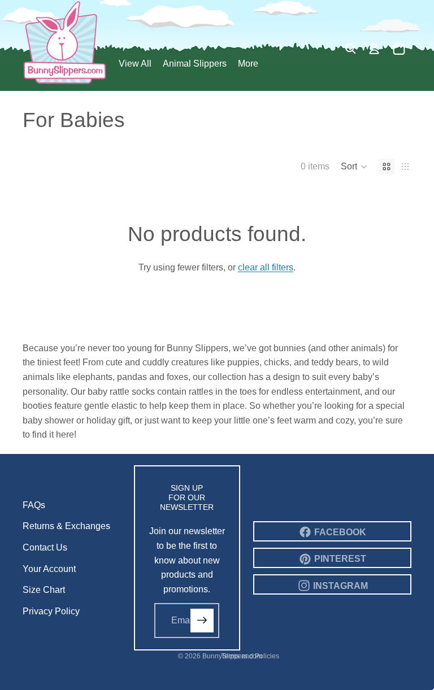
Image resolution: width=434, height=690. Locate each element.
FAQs (34, 505)
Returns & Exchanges (66, 526)
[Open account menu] (374, 48)
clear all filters (265, 267)
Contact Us (45, 547)
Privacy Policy (51, 611)
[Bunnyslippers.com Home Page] (65, 42)
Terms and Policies (250, 656)
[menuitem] (248, 64)
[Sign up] (202, 620)
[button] (354, 166)
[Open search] (350, 48)
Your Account (49, 569)
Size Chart (44, 590)
